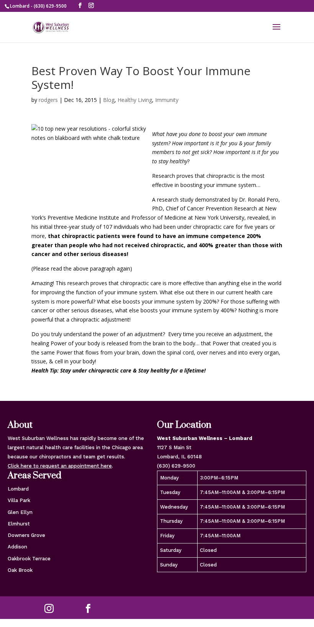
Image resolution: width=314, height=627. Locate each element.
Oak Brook (20, 570)
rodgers (48, 99)
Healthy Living (135, 99)
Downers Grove (26, 535)
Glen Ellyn (20, 512)
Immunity (166, 99)
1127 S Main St (174, 447)
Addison (17, 547)
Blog (108, 99)
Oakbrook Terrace (29, 558)
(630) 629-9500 (176, 466)
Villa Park (19, 500)
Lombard (18, 489)
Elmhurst (19, 524)
